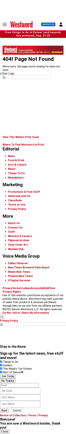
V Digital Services (19, 280)
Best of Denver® (13, 372)
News (11, 156)
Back (4, 410)
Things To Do (16, 173)
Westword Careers (20, 236)
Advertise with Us (19, 196)
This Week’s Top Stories (17, 368)
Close (4, 431)
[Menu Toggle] (5, 24)
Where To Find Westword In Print (23, 144)
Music (12, 168)
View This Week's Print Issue (21, 137)
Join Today (7, 376)
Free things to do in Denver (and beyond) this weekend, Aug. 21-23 (33, 34)
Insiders (7, 365)
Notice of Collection (13, 415)
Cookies (25, 288)
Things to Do (10, 361)
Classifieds (15, 200)
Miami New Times (19, 271)
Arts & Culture (17, 164)
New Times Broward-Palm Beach (28, 267)
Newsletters (16, 177)
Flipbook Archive (18, 240)
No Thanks (7, 380)
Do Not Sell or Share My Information (26, 312)
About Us (14, 223)
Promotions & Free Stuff (24, 191)
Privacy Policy (17, 209)
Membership (16, 249)
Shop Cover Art (18, 244)
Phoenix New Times (20, 276)
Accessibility (39, 288)
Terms (16, 288)
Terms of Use (16, 204)
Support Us (48, 24)
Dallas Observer (18, 263)
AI (48, 288)
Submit (17, 410)
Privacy (7, 288)
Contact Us (15, 227)
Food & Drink (16, 160)
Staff (11, 231)
